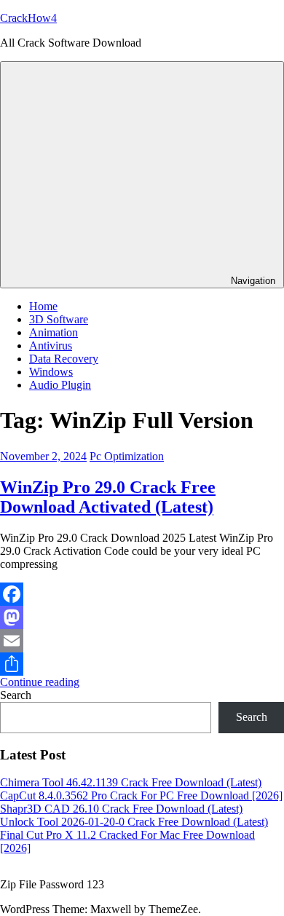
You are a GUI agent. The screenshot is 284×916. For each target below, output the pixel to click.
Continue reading (39, 682)
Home (43, 306)
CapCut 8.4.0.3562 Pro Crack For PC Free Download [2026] (141, 795)
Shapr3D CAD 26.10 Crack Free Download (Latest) (121, 808)
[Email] (142, 640)
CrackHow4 (28, 18)
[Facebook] (142, 594)
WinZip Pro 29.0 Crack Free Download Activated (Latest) (108, 497)
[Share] (142, 664)
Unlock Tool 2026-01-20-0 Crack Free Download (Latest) (134, 822)
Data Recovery (63, 358)
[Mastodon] (142, 617)
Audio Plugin (60, 385)
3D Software (58, 319)
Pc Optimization (127, 456)
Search (15, 695)
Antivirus (50, 345)
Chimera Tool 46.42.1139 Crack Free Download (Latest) (130, 782)
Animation (53, 332)
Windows (51, 372)
